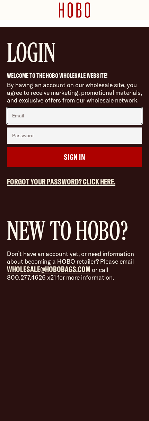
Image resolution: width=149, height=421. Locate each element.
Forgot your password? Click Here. (61, 181)
